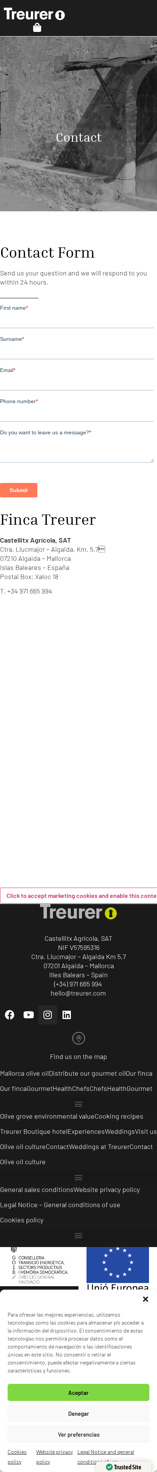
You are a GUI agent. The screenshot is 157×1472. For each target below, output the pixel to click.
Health (62, 1088)
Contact (57, 1146)
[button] (145, 1299)
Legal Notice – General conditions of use (60, 1204)
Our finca (139, 1073)
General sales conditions (37, 1189)
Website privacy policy (107, 1189)
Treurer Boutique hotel (33, 1131)
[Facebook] (9, 1014)
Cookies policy (21, 1220)
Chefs (81, 1088)
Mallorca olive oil (24, 1073)
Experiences (86, 1131)
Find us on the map (78, 1056)
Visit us (146, 1131)
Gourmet (40, 1088)
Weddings (120, 1131)
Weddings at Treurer (99, 1146)
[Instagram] (47, 1014)
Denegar (78, 1413)
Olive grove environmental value (47, 1116)
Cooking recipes (119, 1116)
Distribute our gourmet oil (87, 1073)
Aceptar (78, 1392)
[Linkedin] (66, 1014)
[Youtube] (28, 1014)
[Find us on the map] (78, 1038)
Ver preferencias (78, 1434)
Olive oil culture (23, 1146)
